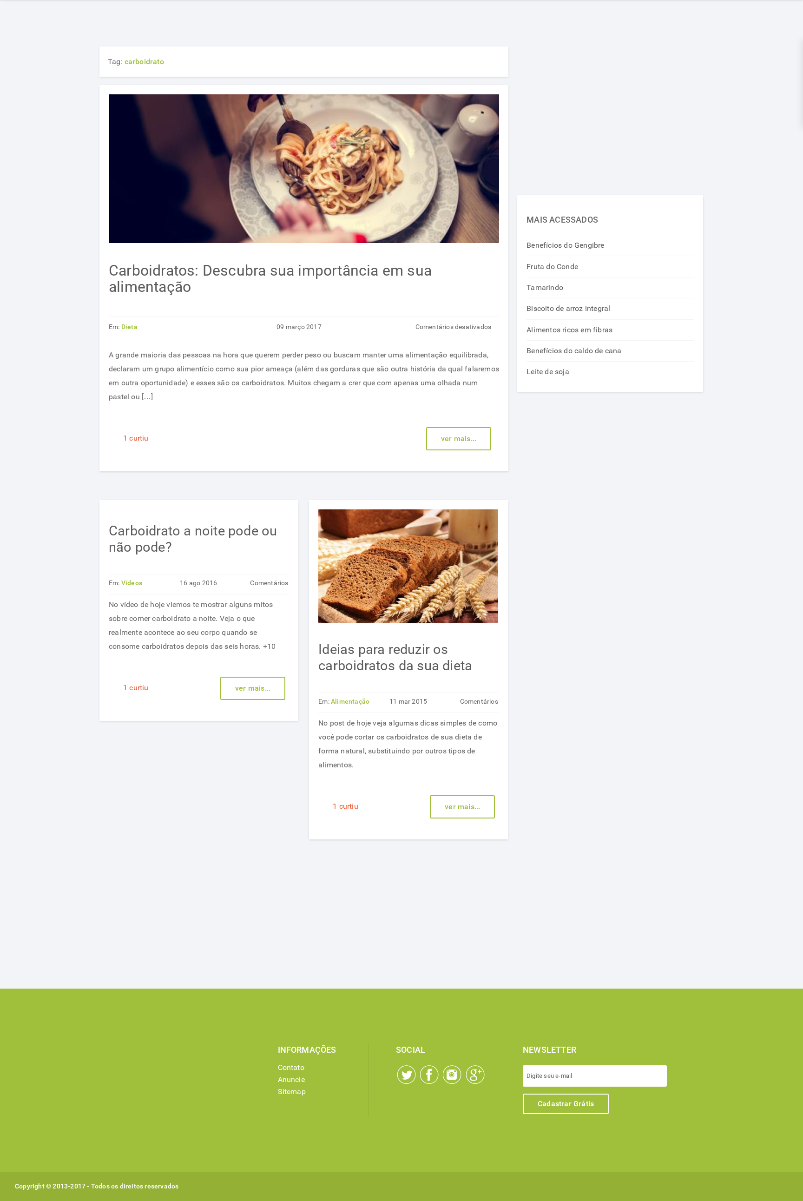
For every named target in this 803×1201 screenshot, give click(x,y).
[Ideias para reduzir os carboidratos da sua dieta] (408, 620)
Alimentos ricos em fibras (569, 329)
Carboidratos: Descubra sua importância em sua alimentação (270, 279)
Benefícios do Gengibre (565, 245)
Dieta (129, 327)
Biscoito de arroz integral (568, 308)
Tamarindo (545, 287)
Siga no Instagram (452, 1074)
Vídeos (131, 583)
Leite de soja (548, 371)
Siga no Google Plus (475, 1074)
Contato (291, 1067)
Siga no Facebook (429, 1074)
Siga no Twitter (406, 1074)
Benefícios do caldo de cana (574, 350)
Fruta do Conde (552, 266)
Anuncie (291, 1079)
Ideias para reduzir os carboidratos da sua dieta (395, 657)
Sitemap (292, 1091)
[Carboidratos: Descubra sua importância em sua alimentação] (304, 240)
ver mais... (458, 438)
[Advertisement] (610, 111)
